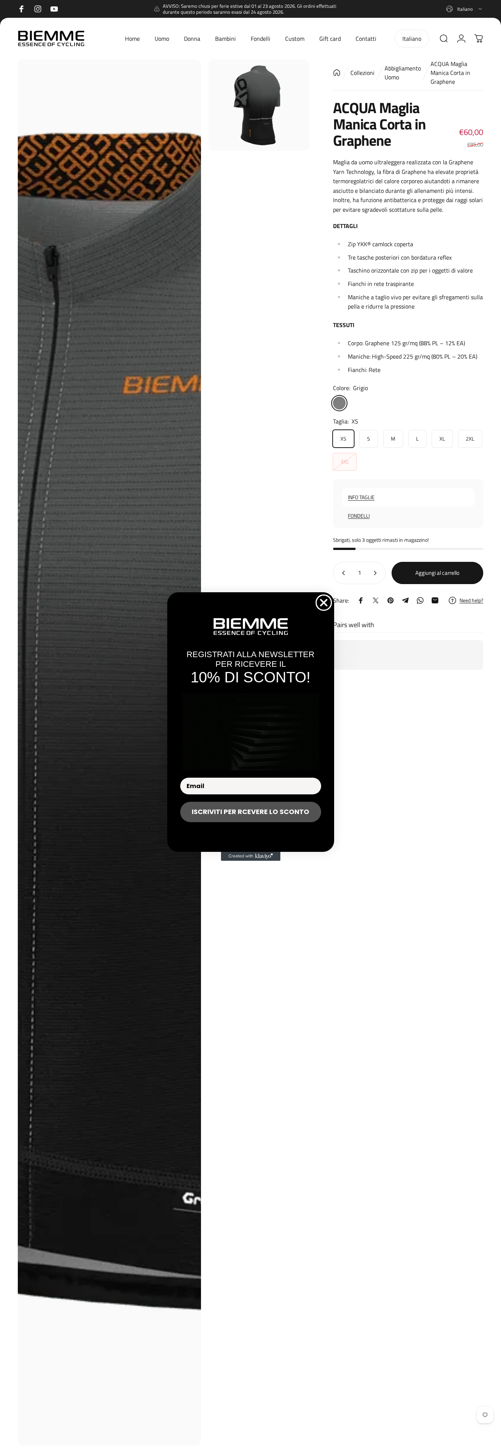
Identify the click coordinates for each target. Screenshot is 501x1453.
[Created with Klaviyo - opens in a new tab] (250, 856)
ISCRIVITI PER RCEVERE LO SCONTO (250, 811)
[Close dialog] (323, 602)
